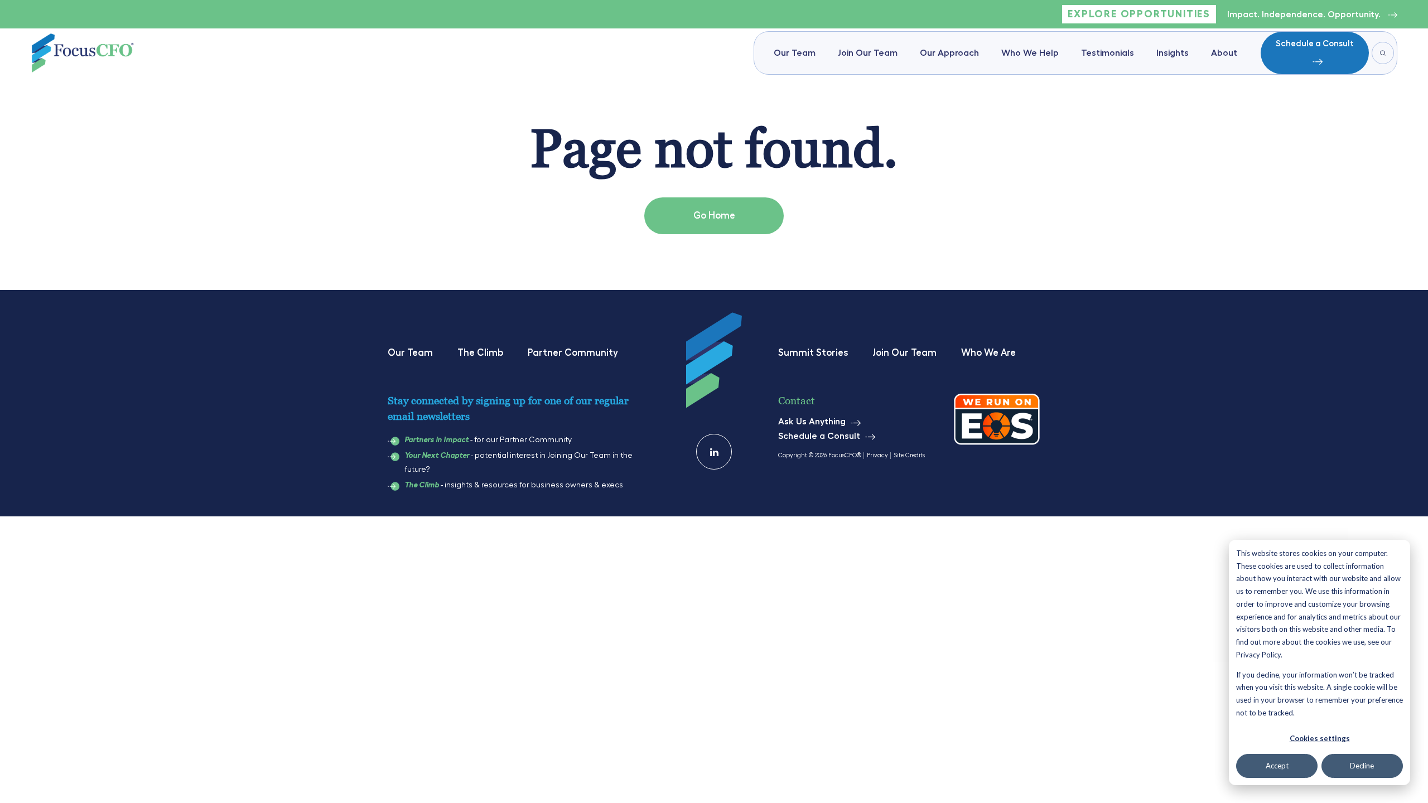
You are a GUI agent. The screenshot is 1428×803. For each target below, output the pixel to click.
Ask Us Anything (812, 421)
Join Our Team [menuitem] (868, 53)
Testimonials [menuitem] (1107, 53)
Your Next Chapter (436, 455)
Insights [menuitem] (1172, 53)
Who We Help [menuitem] (1030, 53)
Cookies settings (1320, 738)
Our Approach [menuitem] (949, 53)
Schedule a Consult (1315, 44)
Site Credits (909, 455)
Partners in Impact (436, 440)
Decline (1362, 765)
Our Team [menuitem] (795, 53)
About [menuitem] (1224, 53)
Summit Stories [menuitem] (813, 352)
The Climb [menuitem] (480, 352)
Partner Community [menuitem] (573, 352)
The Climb (421, 485)
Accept (1277, 765)
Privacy (877, 455)
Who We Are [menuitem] (988, 352)
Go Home (714, 215)
